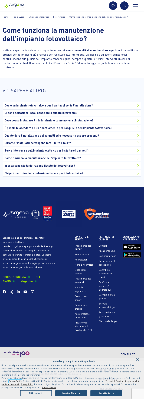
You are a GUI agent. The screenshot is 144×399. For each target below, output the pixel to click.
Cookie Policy (15, 381)
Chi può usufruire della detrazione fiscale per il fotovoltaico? (44, 173)
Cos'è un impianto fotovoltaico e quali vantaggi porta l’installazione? (49, 105)
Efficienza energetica (38, 16)
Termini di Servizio (114, 381)
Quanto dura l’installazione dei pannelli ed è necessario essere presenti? (52, 135)
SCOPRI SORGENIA (14, 277)
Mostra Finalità (71, 393)
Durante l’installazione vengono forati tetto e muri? (38, 143)
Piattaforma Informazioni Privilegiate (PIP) (83, 326)
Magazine (27, 281)
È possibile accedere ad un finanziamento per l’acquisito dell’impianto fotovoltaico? (58, 128)
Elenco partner (49, 387)
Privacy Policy (27, 384)
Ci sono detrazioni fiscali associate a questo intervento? (41, 113)
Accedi (124, 5)
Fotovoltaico (59, 16)
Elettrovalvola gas (108, 321)
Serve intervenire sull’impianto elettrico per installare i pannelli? (47, 150)
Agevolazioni (81, 259)
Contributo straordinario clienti (106, 273)
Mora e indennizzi (84, 264)
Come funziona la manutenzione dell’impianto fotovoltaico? (98, 16)
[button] (113, 5)
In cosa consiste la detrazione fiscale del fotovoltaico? (40, 165)
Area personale (107, 250)
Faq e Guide (18, 16)
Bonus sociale (82, 254)
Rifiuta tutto (36, 393)
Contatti (103, 245)
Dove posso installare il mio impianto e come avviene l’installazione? (49, 120)
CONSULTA (128, 354)
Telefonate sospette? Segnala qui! (105, 286)
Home (5, 16)
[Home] (14, 5)
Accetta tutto (106, 393)
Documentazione (107, 255)
